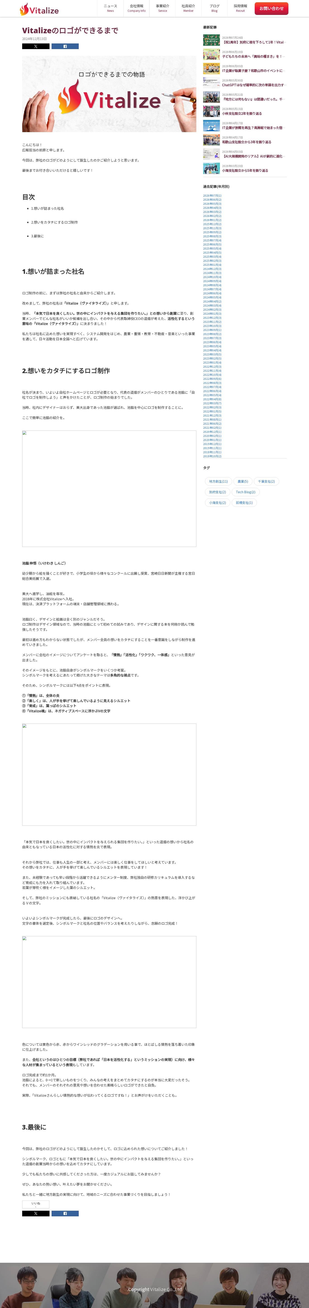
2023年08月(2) (212, 334)
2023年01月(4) (212, 362)
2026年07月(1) (212, 195)
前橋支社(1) (244, 502)
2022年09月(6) (212, 379)
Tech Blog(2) (245, 492)
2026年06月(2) (212, 199)
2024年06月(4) (212, 293)
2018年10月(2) (212, 456)
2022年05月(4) (212, 395)
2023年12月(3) (212, 317)
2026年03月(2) (212, 212)
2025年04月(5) (212, 252)
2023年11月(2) (212, 322)
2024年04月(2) (212, 301)
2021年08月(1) (212, 419)
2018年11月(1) (212, 452)
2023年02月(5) (212, 358)
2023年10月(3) (212, 326)
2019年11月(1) (212, 448)
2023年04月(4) (212, 350)
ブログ (214, 7)
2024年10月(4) (212, 277)
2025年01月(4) (212, 265)
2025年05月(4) (212, 248)
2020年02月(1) (212, 436)
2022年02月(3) (212, 407)
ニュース (110, 7)
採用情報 (240, 7)
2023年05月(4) (212, 346)
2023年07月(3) (212, 338)
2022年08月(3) (212, 383)
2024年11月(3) (212, 273)
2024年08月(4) (212, 285)
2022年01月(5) (212, 411)
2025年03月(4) (212, 256)
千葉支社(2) (266, 481)
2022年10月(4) (212, 374)
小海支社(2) (217, 502)
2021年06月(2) (212, 423)
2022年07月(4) (212, 387)
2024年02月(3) (212, 309)
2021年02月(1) (212, 427)
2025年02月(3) (212, 260)
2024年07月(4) (212, 289)
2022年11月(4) (212, 370)
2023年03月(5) (212, 354)
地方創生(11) (218, 481)
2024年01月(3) (212, 313)
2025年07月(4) (212, 240)
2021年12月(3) (212, 415)
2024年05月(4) (212, 297)
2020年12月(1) (212, 432)
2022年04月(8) (212, 399)
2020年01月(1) (212, 440)
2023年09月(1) (212, 330)
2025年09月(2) (212, 232)
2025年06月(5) (212, 244)
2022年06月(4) (212, 391)
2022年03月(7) (212, 403)
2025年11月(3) (212, 228)
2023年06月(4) (212, 342)
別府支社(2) (217, 492)
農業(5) (243, 481)
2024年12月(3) (212, 269)
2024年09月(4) (212, 281)
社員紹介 (188, 7)
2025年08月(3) (212, 236)
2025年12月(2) (212, 224)
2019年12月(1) (212, 444)
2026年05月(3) (212, 203)
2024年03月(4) (212, 305)
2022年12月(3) (212, 366)
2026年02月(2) (212, 216)
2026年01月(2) (212, 220)
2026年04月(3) (212, 208)
